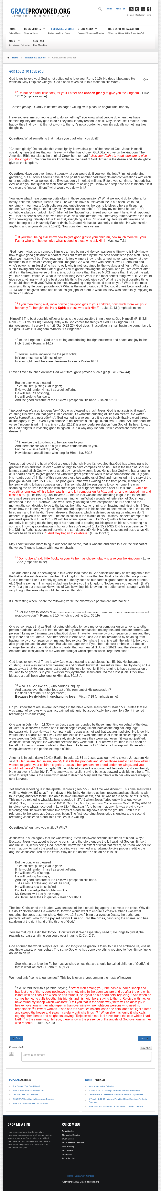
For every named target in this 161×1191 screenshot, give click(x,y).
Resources (67, 1154)
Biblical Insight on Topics (59, 33)
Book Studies (32, 29)
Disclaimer (140, 15)
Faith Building (68, 1147)
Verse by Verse (31, 33)
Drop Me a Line (40, 45)
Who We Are (67, 1150)
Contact (130, 15)
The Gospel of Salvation (123, 29)
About (13, 41)
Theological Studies (61, 29)
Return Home (15, 33)
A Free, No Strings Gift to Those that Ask (126, 33)
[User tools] (145, 80)
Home (148, 15)
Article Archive (68, 1158)
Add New (145, 1047)
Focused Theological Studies (91, 33)
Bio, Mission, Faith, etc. (19, 45)
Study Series (85, 29)
